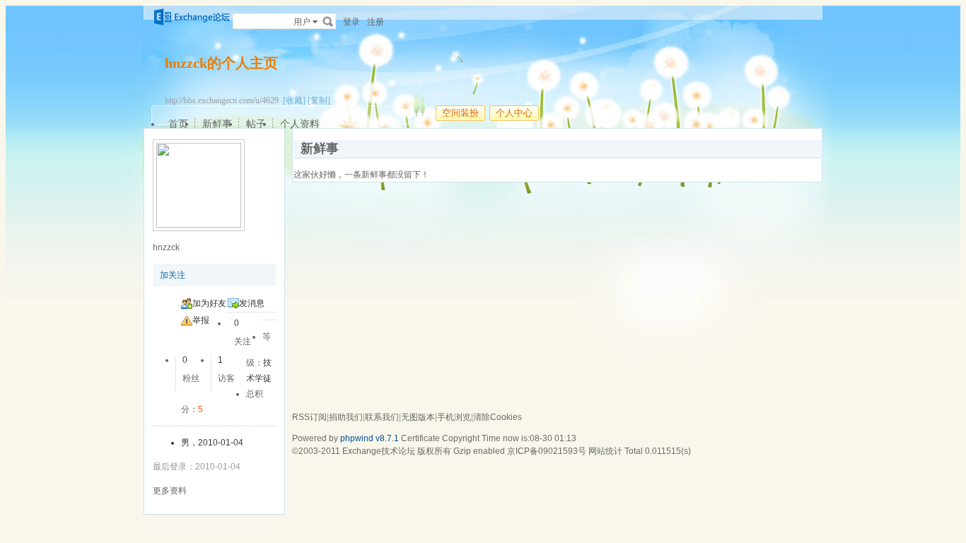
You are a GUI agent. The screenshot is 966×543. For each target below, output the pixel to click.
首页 (178, 123)
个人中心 (514, 112)
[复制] (319, 100)
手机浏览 (454, 417)
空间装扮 (460, 112)
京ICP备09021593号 (546, 451)
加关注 (172, 275)
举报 (200, 320)
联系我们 (382, 417)
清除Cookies (497, 417)
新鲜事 (217, 123)
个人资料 (300, 123)
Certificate (420, 438)
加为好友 (209, 303)
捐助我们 (346, 417)
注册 (375, 22)
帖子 (256, 123)
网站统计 (605, 451)
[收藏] (294, 100)
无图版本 (418, 417)
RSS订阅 (309, 417)
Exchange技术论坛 (378, 451)
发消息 (251, 303)
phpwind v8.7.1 (369, 438)
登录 (351, 22)
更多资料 (170, 491)
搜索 (328, 21)
